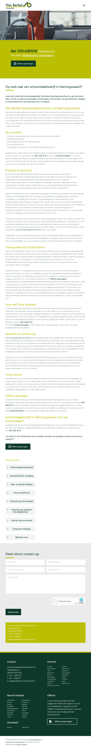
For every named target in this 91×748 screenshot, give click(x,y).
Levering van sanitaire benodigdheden (21, 510)
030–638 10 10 (40, 155)
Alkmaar (24, 706)
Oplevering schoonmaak (21, 501)
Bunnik (49, 675)
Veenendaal (66, 673)
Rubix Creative (22, 744)
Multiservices (21, 537)
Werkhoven (66, 683)
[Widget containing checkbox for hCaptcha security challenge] (69, 601)
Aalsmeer (10, 713)
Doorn (64, 677)
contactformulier (62, 155)
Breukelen (65, 675)
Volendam (25, 713)
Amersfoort (66, 669)
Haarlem (24, 704)
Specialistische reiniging (21, 475)
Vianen (49, 683)
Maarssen (65, 671)
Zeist (49, 671)
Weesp (9, 704)
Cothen (64, 679)
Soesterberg (51, 679)
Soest (9, 717)
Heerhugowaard (12, 709)
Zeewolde (25, 727)
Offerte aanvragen (58, 279)
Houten (64, 666)
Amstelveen (26, 700)
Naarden (24, 715)
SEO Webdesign (34, 739)
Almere (9, 727)
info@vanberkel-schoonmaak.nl (37, 55)
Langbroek (51, 681)
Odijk (63, 681)
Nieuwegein (51, 669)
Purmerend (10, 711)
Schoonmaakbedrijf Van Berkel (28, 230)
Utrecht (49, 666)
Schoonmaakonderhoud (21, 467)
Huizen (24, 717)
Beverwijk (10, 706)
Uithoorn (10, 715)
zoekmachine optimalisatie (14, 742)
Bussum (9, 702)
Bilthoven (50, 673)
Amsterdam (11, 700)
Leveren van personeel (21, 520)
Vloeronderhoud (22, 492)
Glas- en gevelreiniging (22, 484)
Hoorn (24, 711)
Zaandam (25, 709)
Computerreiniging (22, 529)
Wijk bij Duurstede (53, 685)
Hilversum (25, 702)
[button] (84, 5)
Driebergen (51, 677)
